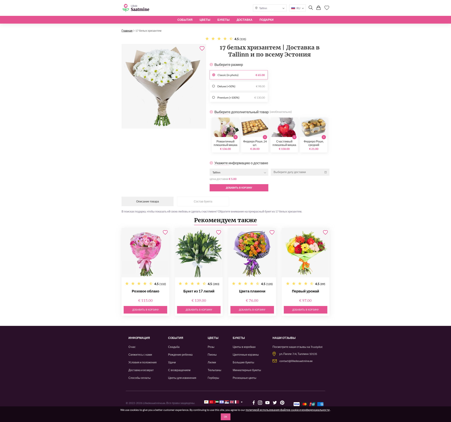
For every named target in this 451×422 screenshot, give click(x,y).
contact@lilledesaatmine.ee (296, 360)
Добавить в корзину (239, 187)
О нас (132, 346)
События (185, 19)
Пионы (212, 354)
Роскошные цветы (244, 377)
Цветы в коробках (244, 346)
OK (225, 416)
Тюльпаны (214, 370)
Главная (127, 30)
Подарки (267, 19)
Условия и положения (142, 362)
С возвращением (179, 370)
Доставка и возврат (141, 370)
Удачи (172, 362)
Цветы (205, 19)
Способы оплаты (139, 377)
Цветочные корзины (246, 354)
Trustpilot (317, 346)
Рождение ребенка (180, 354)
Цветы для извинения (182, 377)
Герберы (213, 377)
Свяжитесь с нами (140, 354)
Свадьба (174, 346)
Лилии (212, 362)
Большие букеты (243, 362)
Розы (211, 346)
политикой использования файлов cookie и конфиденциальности (288, 409)
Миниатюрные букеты (247, 370)
